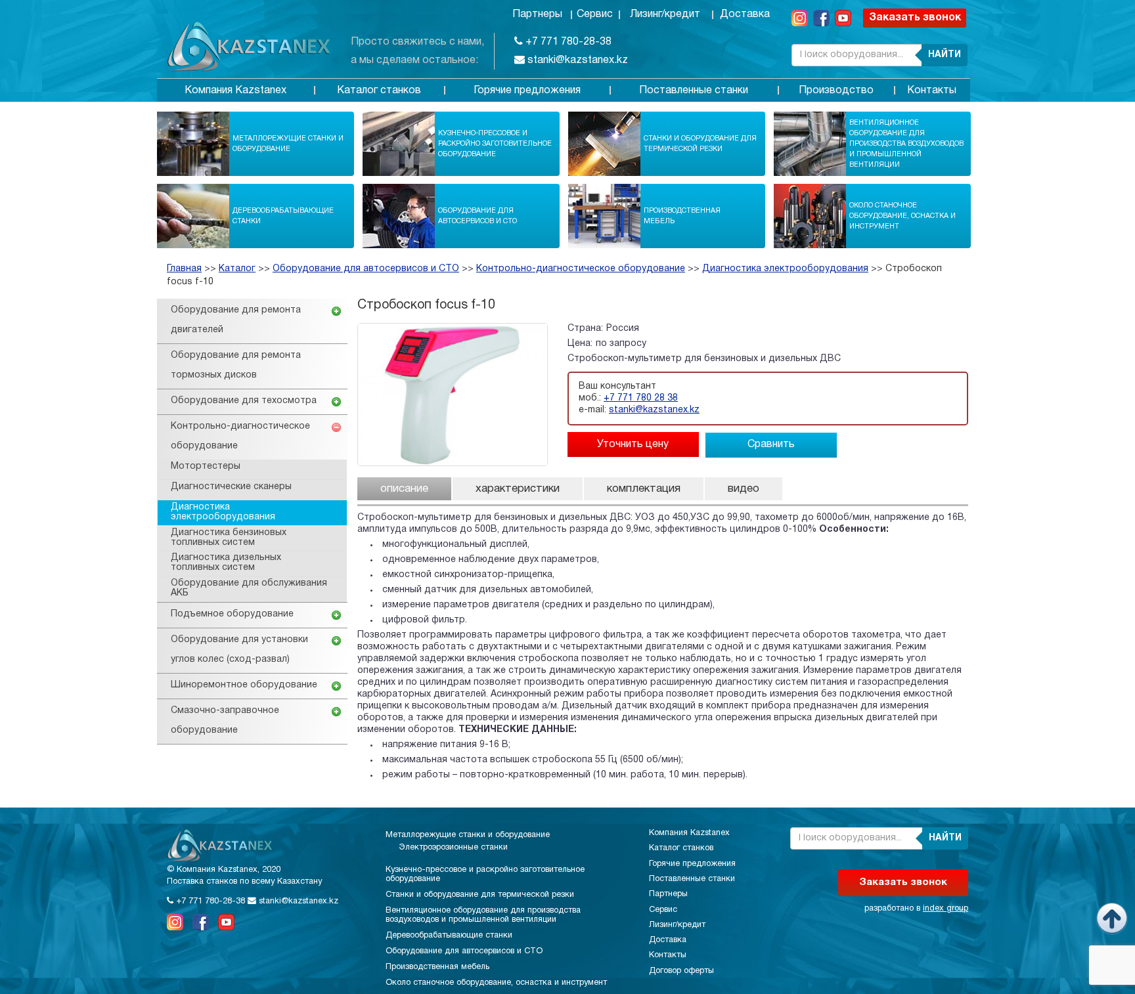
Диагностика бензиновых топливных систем (228, 538)
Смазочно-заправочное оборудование (225, 720)
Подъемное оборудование (232, 614)
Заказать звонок (915, 17)
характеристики (518, 489)
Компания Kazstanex (235, 90)
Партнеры (537, 14)
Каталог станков (379, 90)
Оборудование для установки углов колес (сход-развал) (239, 650)
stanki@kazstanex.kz (576, 60)
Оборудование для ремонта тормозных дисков (236, 365)
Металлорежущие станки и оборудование (288, 143)
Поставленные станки (693, 90)
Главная (184, 269)
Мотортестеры (205, 466)
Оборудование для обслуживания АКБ (249, 588)
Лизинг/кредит (665, 14)
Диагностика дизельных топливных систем (226, 562)
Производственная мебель (682, 216)
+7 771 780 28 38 (641, 398)
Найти (944, 55)
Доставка (745, 14)
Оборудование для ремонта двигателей (236, 320)
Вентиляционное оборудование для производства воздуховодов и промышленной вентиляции (906, 143)
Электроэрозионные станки (453, 848)
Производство (836, 90)
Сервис (595, 14)
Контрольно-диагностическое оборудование (580, 269)
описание (404, 489)
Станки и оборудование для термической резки (700, 143)
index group (945, 909)
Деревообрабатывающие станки (283, 216)
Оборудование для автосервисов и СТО (477, 216)
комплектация (643, 489)
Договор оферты (681, 971)
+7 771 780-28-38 (567, 42)
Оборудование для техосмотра (244, 401)
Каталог (237, 269)
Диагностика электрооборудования (785, 269)
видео (743, 489)
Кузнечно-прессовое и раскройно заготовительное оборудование (495, 144)
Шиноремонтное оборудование (244, 685)
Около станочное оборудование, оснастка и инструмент (902, 216)
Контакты (931, 90)
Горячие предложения (527, 90)
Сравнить (771, 444)
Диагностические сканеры (231, 487)
